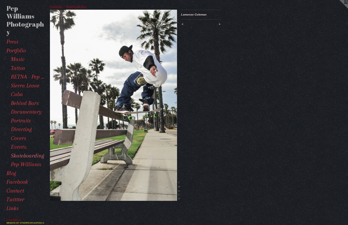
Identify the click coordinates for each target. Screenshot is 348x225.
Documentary (26, 112)
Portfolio (16, 50)
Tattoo (18, 68)
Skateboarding (27, 155)
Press (12, 41)
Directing (21, 129)
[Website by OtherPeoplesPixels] (340, 8)
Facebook (17, 182)
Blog (11, 173)
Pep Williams (26, 164)
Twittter (15, 199)
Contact (15, 191)
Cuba (17, 94)
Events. (19, 147)
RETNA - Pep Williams (29, 77)
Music (18, 59)
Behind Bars (25, 103)
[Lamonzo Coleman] (113, 105)
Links (12, 208)
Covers (18, 138)
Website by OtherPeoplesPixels (25, 223)
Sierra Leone (25, 85)
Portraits (21, 120)
